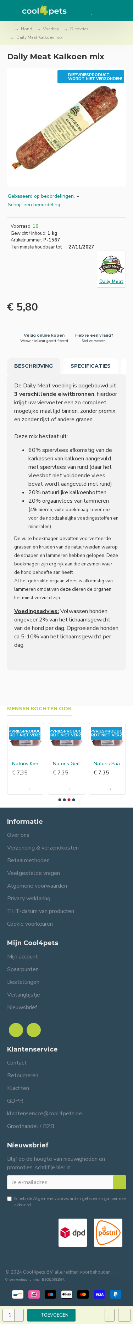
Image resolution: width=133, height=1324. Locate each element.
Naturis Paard (109, 764)
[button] (59, 799)
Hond (26, 29)
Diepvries (79, 29)
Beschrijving (33, 366)
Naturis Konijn (27, 764)
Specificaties (91, 366)
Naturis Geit (66, 764)
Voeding (51, 29)
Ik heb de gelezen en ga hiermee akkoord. (70, 1202)
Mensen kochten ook (39, 709)
